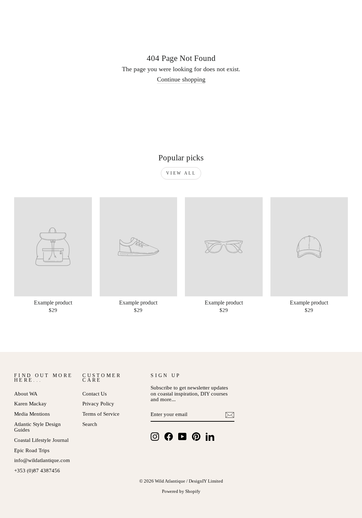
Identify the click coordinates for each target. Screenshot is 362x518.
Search (89, 424)
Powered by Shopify (181, 491)
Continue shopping (181, 79)
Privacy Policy (98, 403)
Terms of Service (100, 414)
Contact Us (94, 394)
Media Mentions (32, 414)
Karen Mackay (30, 403)
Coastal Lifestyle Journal (41, 440)
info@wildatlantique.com (42, 460)
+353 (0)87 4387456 (37, 470)
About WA (25, 394)
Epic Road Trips (31, 450)
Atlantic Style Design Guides (37, 427)
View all (181, 173)
